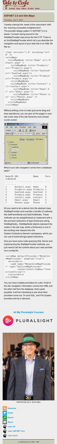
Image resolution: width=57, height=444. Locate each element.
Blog (18, 8)
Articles (12, 8)
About (37, 8)
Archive (31, 8)
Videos (23, 8)
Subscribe (11, 408)
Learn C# (11, 426)
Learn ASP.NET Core (16, 431)
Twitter (10, 413)
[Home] (6, 8)
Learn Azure (12, 435)
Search (10, 417)
